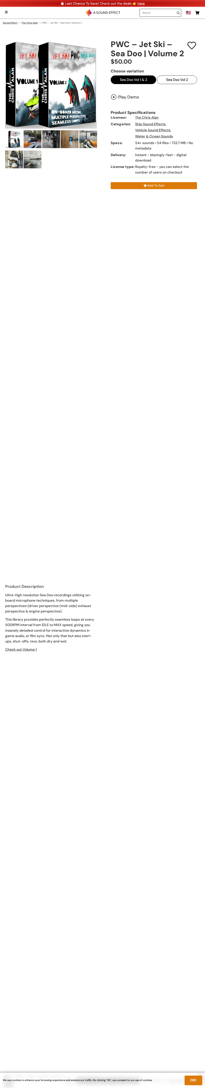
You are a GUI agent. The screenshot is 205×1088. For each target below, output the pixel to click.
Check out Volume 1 (21, 649)
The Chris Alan (29, 22)
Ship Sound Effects (150, 124)
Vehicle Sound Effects (152, 130)
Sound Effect (10, 22)
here (141, 3)
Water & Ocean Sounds (154, 136)
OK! (193, 1080)
